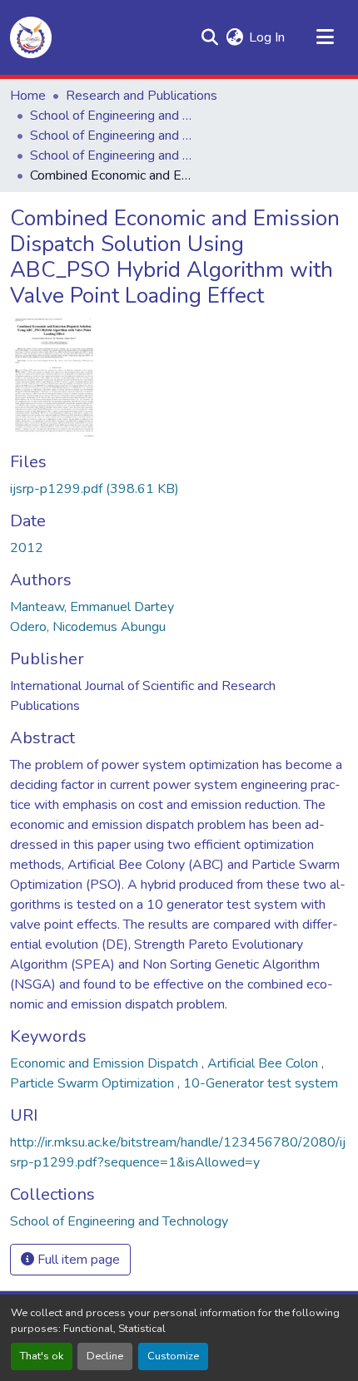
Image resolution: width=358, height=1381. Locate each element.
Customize (173, 1356)
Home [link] (28, 95)
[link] (179, 489)
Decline (105, 1356)
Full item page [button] (77, 1259)
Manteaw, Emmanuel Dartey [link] (92, 607)
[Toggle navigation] (324, 37)
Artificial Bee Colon (264, 1063)
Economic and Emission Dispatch (105, 1063)
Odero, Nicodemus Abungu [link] (88, 627)
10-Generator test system (260, 1083)
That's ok (41, 1356)
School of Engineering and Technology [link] (113, 115)
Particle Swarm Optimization (93, 1083)
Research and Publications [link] (141, 95)
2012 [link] (26, 548)
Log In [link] (267, 37)
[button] (31, 37)
